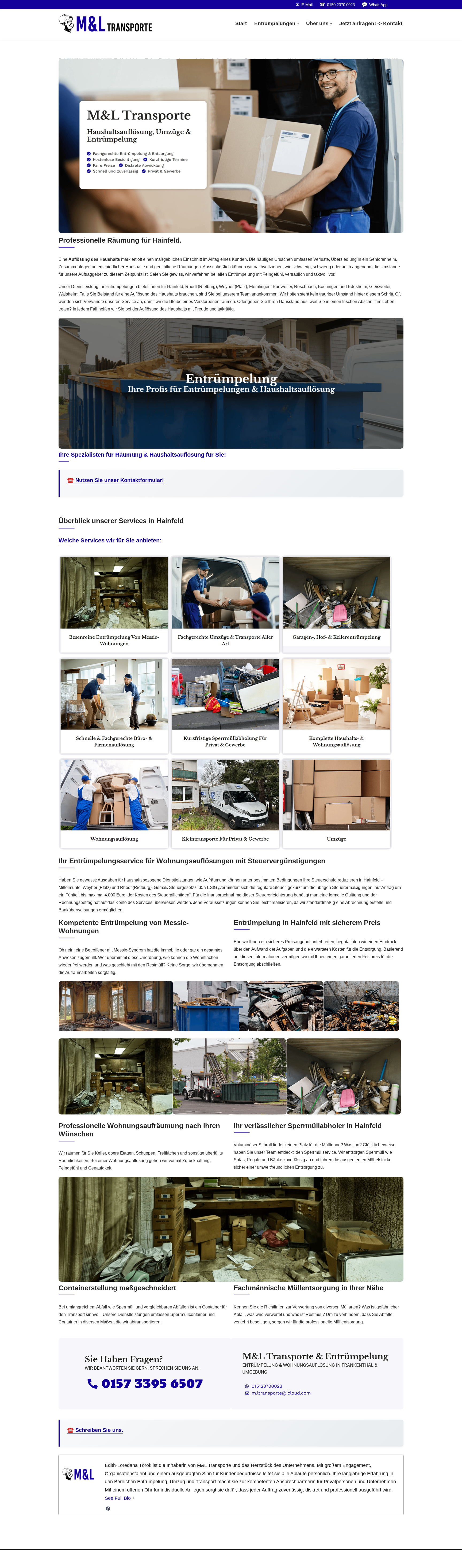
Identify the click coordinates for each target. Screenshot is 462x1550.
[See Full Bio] (134, 1498)
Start (241, 23)
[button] (298, 24)
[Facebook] (108, 1508)
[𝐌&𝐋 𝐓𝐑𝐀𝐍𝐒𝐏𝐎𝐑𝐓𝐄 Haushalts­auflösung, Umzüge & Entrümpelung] (105, 23)
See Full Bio (118, 1498)
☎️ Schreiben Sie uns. (95, 1430)
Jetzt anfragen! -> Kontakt (370, 23)
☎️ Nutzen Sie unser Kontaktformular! (115, 480)
